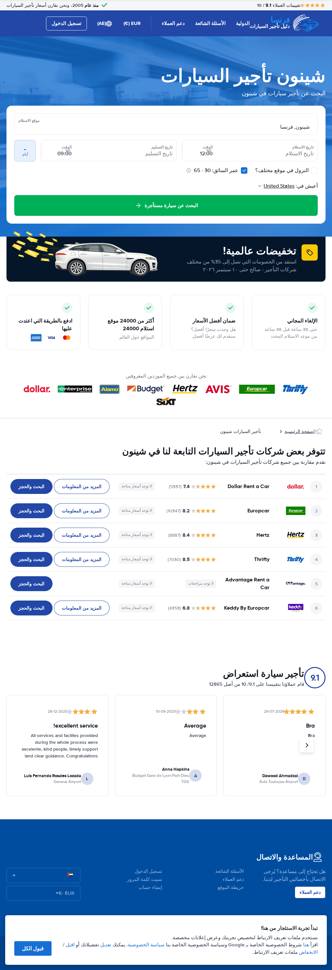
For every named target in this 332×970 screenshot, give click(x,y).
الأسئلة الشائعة (210, 23)
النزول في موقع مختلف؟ (282, 170)
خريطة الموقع (231, 887)
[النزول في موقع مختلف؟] (314, 170)
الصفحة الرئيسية (300, 431)
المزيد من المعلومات (81, 486)
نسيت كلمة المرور (144, 879)
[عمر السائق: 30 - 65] (244, 170)
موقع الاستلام (29, 120)
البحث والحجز (31, 486)
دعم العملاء (173, 23)
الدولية (243, 23)
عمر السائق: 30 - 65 (216, 170)
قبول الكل (33, 948)
